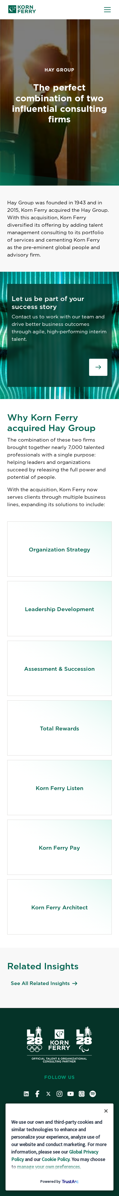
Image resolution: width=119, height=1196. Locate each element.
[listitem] (59, 549)
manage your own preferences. (49, 1166)
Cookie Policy (55, 1159)
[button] (107, 9)
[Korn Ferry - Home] (22, 9)
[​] (98, 367)
